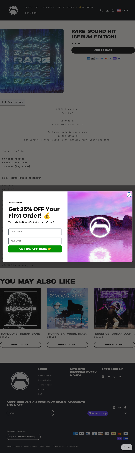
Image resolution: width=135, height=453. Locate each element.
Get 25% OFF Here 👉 (35, 249)
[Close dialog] (129, 194)
